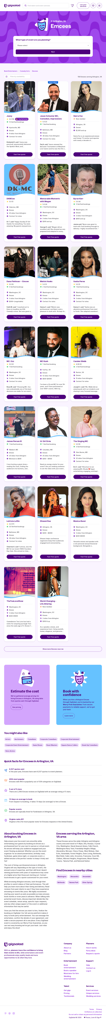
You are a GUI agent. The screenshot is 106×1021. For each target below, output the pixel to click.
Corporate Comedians (48, 739)
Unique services (92, 993)
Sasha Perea (79, 281)
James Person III (14, 441)
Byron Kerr (78, 199)
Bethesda (61, 882)
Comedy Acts (25, 71)
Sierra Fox (78, 116)
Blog (65, 951)
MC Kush (44, 361)
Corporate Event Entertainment (17, 745)
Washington (62, 876)
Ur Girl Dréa (45, 441)
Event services (92, 990)
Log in (72, 5)
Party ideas (90, 951)
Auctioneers (19, 739)
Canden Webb (79, 361)
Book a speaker (70, 970)
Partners (67, 953)
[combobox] (47, 6)
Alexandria (74, 876)
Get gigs (67, 990)
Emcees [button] (61, 26)
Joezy (9, 116)
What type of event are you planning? (33, 40)
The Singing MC (80, 441)
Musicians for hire (71, 973)
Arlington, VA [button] (59, 21)
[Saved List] (93, 5)
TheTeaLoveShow (15, 601)
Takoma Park (73, 882)
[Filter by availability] (20, 76)
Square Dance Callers (69, 745)
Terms (91, 1009)
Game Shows (37, 745)
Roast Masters (51, 745)
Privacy (99, 1009)
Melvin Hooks (46, 281)
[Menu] (99, 5)
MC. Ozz (10, 361)
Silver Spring (87, 882)
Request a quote (93, 953)
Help (88, 965)
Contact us (90, 968)
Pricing (66, 993)
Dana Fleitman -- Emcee (18, 281)
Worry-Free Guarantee (72, 705)
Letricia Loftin (13, 521)
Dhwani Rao (45, 521)
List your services (83, 5)
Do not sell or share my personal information (85, 1014)
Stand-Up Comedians (90, 745)
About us (67, 948)
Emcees (35, 71)
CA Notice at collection (93, 1012)
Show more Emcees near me (53, 649)
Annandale (87, 876)
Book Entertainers (10, 71)
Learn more (69, 716)
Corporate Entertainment (70, 739)
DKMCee (11, 199)
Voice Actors (10, 751)
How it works (91, 948)
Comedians (32, 739)
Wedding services (93, 996)
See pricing (16, 707)
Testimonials (69, 996)
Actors (7, 739)
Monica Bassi (79, 521)
